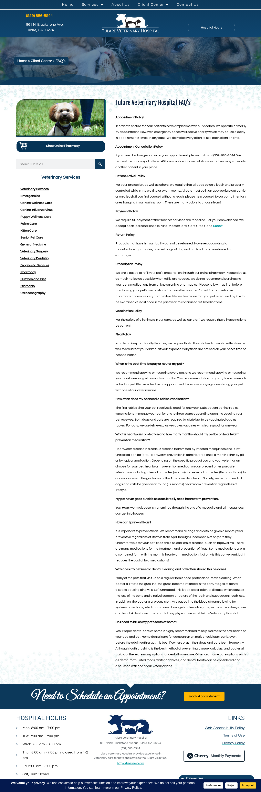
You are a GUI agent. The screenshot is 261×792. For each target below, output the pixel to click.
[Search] (100, 164)
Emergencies (30, 196)
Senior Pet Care (31, 237)
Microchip (27, 286)
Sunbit (217, 226)
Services (90, 5)
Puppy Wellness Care (35, 216)
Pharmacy (28, 272)
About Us (121, 5)
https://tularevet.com (130, 763)
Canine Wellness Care (36, 202)
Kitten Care (28, 230)
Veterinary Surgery (34, 251)
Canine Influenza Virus (36, 209)
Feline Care (28, 223)
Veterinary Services (34, 189)
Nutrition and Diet (33, 279)
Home (67, 5)
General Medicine (33, 244)
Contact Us (188, 5)
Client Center (151, 5)
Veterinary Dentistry (34, 258)
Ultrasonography (32, 293)
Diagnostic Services (34, 265)
